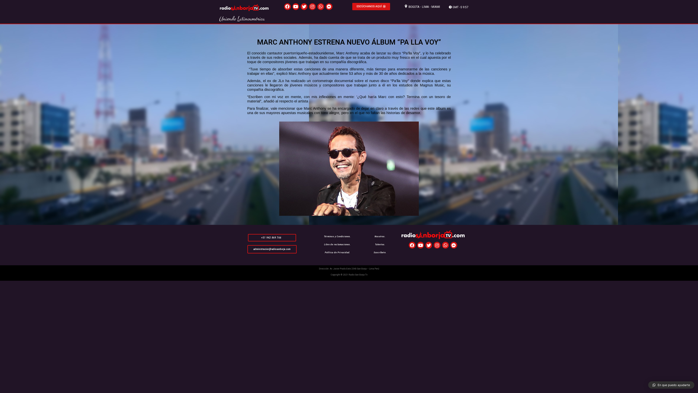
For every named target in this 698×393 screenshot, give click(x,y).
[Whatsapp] (320, 6)
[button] (371, 6)
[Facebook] (287, 6)
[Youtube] (295, 6)
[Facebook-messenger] (329, 6)
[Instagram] (312, 6)
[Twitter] (304, 6)
